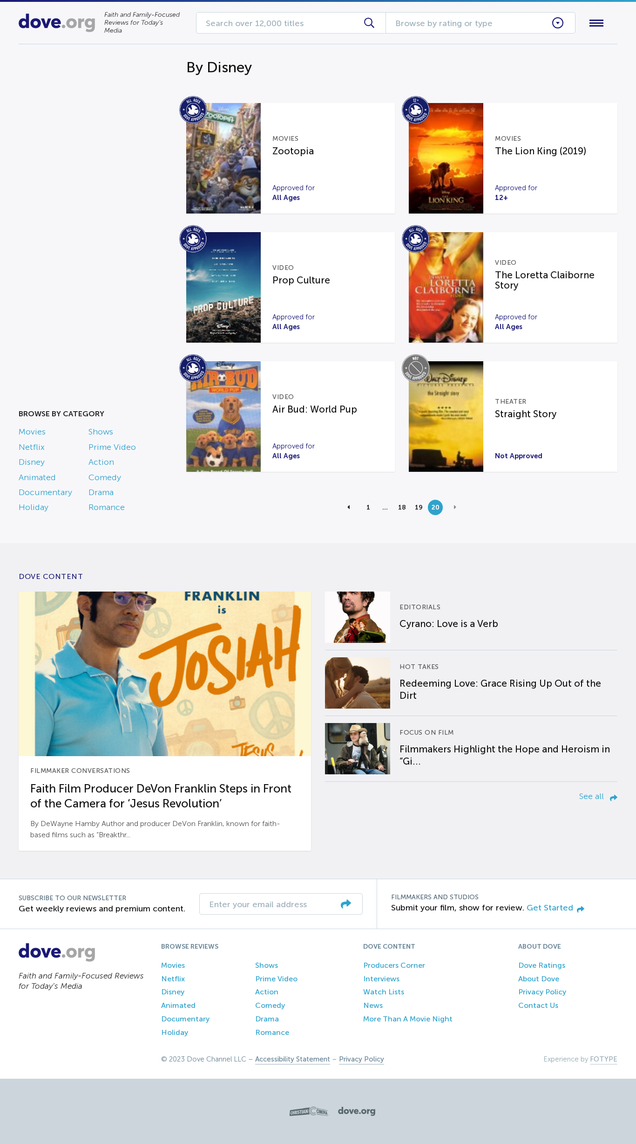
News (373, 1005)
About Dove (538, 979)
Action (101, 462)
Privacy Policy (542, 992)
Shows (100, 431)
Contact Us (538, 1005)
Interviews (381, 979)
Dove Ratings (541, 965)
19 (419, 507)
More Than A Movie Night (408, 1019)
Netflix (32, 447)
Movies (32, 431)
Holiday (33, 507)
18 (402, 507)
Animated (37, 477)
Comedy (104, 477)
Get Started (550, 907)
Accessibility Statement (292, 1059)
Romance (106, 507)
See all (592, 796)
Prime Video (112, 447)
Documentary (45, 492)
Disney (32, 462)
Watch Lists (383, 992)
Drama (101, 492)
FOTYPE (603, 1059)
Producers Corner (394, 965)
